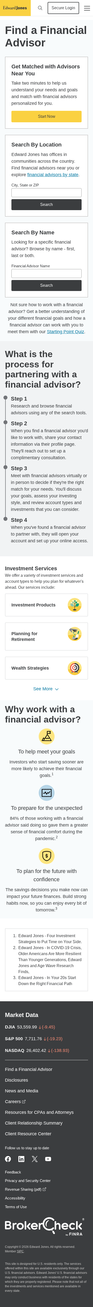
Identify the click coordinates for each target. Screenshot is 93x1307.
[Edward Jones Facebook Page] (8, 1159)
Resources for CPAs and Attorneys (39, 1112)
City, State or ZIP (25, 185)
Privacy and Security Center (28, 1180)
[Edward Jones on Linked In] (21, 1159)
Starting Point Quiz (65, 331)
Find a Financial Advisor (28, 1069)
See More (43, 688)
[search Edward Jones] (40, 7)
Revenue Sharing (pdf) (25, 1189)
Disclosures (16, 1080)
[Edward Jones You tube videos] (48, 1159)
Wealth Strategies (30, 668)
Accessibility (15, 1198)
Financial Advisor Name (30, 266)
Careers (15, 1101)
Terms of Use (16, 1207)
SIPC (20, 1251)
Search (46, 204)
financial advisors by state (52, 174)
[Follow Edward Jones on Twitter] (35, 1159)
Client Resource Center (28, 1133)
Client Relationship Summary (33, 1123)
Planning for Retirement (24, 636)
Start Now (46, 116)
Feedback (13, 1172)
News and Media (21, 1090)
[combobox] (46, 192)
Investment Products (33, 604)
